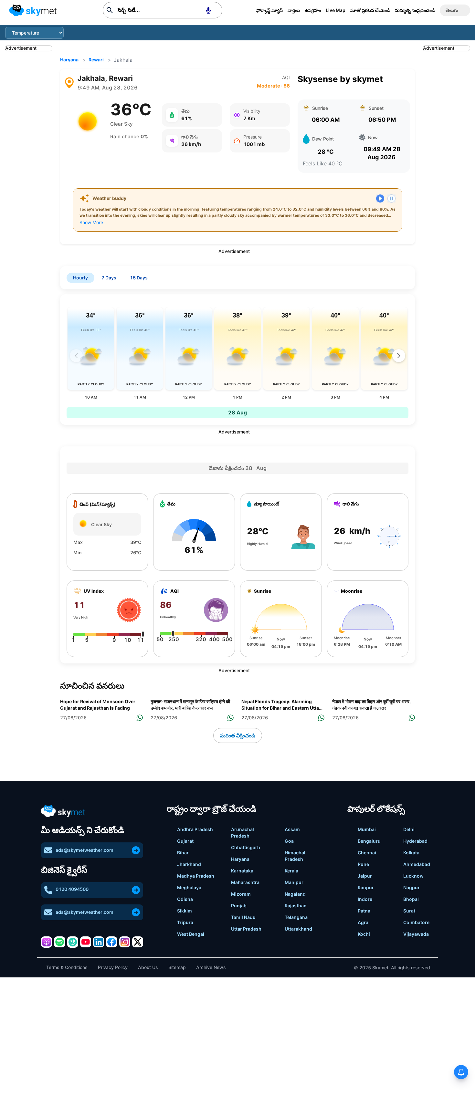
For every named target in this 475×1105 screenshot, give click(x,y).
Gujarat (185, 841)
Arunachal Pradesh (242, 833)
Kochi (364, 934)
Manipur (294, 882)
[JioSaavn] (72, 941)
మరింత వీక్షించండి (237, 735)
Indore (365, 899)
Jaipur (365, 876)
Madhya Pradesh (195, 876)
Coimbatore (416, 922)
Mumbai (367, 829)
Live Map (335, 10)
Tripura (185, 922)
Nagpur (411, 887)
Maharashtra (245, 882)
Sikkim (184, 910)
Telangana (296, 917)
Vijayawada (416, 934)
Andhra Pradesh (195, 829)
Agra (363, 922)
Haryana (69, 59)
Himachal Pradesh (295, 856)
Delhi (409, 829)
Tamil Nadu (243, 917)
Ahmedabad (416, 864)
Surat (409, 910)
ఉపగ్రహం (313, 10)
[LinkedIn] (98, 941)
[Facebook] (111, 941)
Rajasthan (296, 905)
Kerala (291, 870)
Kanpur (366, 887)
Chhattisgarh (245, 847)
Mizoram (241, 894)
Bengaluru (369, 841)
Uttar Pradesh (246, 929)
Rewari (96, 59)
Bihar (183, 852)
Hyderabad (415, 841)
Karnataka (242, 870)
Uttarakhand (298, 929)
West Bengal (190, 934)
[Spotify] (59, 941)
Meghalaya (189, 887)
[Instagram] (124, 941)
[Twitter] (137, 941)
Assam (292, 829)
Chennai (367, 852)
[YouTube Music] (85, 941)
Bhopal (411, 899)
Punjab (239, 905)
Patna (364, 910)
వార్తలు (294, 10)
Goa (289, 841)
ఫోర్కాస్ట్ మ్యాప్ (269, 10)
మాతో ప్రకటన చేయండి (370, 10)
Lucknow (413, 876)
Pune (363, 864)
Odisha (185, 899)
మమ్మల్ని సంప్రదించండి (415, 10)
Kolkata (411, 852)
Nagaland (295, 894)
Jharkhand (189, 864)
